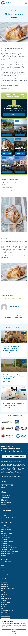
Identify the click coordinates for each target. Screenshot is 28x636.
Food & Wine (14, 10)
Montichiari (3, 600)
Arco (2, 590)
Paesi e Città (4, 525)
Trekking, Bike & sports (6, 533)
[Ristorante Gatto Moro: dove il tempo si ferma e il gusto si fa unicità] (20, 147)
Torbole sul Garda (5, 612)
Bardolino (3, 572)
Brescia (2, 571)
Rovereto (3, 606)
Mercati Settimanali (5, 495)
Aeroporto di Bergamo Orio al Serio (6, 503)
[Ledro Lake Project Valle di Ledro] (7, 128)
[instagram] (5, 451)
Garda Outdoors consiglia (7, 541)
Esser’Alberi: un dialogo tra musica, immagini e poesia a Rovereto (13, 377)
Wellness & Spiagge (5, 537)
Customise (14, 631)
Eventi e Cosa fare (5, 527)
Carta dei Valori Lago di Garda (8, 485)
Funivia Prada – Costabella (7, 545)
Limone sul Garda (5, 580)
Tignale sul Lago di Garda (7, 610)
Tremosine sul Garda (5, 618)
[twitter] (10, 451)
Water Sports (4, 535)
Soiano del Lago (4, 586)
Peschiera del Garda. (5, 616)
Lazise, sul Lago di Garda (6, 578)
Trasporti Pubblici (5, 497)
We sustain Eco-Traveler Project (8, 517)
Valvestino (3, 555)
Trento (2, 569)
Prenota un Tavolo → (20, 153)
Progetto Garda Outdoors (7, 484)
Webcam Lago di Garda (6, 506)
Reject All (14, 633)
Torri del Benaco (4, 592)
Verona (2, 565)
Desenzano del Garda (6, 574)
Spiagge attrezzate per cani (7, 553)
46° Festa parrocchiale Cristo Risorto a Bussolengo (14, 404)
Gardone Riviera (4, 584)
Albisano (3, 596)
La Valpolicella (4, 594)
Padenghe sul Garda (5, 602)
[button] (2, 298)
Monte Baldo (4, 543)
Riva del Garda (4, 604)
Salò (2, 608)
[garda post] (7, 422)
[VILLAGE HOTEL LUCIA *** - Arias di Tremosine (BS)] (7, 165)
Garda (2, 576)
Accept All (14, 629)
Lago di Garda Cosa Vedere (7, 549)
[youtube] (18, 451)
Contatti (3, 487)
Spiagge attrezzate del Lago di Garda (9, 551)
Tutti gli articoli (12, 309)
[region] (14, 627)
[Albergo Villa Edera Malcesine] (20, 128)
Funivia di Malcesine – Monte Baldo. (9, 547)
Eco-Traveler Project (5, 514)
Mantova (3, 567)
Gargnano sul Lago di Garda (7, 588)
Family (2, 531)
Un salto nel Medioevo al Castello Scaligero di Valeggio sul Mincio (12, 348)
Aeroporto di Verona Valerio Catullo (5, 500)
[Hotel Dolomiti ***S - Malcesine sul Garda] (7, 147)
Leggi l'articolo (6, 352)
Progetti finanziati (5, 515)
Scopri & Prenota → (7, 134)
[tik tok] (22, 451)
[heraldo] (21, 422)
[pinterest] (14, 451)
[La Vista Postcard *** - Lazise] (20, 165)
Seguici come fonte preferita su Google (14, 456)
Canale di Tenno (4, 582)
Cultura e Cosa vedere (6, 529)
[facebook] (1, 451)
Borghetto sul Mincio (6, 598)
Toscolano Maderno (5, 614)
